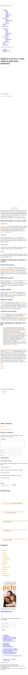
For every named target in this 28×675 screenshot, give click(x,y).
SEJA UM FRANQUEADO (9, 640)
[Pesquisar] (14, 485)
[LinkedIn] (14, 205)
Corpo (7, 13)
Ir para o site (5, 26)
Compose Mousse (13, 293)
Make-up (7, 22)
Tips (6, 21)
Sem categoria (6, 575)
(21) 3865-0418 (6, 660)
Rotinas (7, 17)
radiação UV (4, 226)
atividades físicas (14, 237)
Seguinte (2, 367)
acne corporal (3, 315)
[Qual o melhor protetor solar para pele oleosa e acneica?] (6, 519)
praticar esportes (4, 232)
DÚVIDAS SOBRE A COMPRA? (10, 648)
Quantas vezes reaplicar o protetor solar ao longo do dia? (14, 538)
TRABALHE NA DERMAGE (9, 637)
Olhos (7, 12)
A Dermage (5, 635)
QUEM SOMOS (6, 636)
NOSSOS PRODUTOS (8, 646)
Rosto (7, 11)
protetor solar (23, 332)
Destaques (5, 556)
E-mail (2, 452)
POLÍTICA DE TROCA (8, 651)
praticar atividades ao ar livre (19, 216)
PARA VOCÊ (6, 643)
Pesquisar (2, 483)
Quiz (4, 25)
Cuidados (5, 10)
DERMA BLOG (6, 50)
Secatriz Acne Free (23, 317)
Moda (7, 19)
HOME (4, 49)
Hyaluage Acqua (14, 282)
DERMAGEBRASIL (6, 611)
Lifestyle (5, 18)
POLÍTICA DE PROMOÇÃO (9, 653)
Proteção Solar (9, 14)
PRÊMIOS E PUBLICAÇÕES (9, 638)
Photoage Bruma (14, 334)
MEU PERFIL (6, 644)
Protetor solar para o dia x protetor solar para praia (13, 529)
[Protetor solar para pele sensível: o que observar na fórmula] (6, 510)
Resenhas (5, 24)
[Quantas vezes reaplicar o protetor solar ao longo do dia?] (6, 537)
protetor (15, 272)
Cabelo (7, 15)
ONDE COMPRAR (7, 639)
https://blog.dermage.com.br (6, 429)
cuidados (5, 391)
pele (4, 392)
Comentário (3, 439)
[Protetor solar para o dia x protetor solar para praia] (6, 528)
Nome (2, 450)
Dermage (3, 426)
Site (1, 455)
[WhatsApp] (14, 178)
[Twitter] (14, 151)
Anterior (2, 365)
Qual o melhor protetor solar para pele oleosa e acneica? (14, 520)
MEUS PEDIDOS (7, 645)
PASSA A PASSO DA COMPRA (10, 650)
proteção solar (4, 267)
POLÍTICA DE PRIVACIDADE (10, 652)
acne (18, 318)
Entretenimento (9, 20)
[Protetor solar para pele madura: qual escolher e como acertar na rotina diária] (6, 501)
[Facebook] (14, 124)
